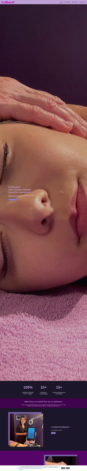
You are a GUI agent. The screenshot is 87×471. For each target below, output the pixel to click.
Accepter (63, 468)
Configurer (21, 469)
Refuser (67, 468)
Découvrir (53, 433)
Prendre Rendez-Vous (13, 199)
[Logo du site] (8, 2)
